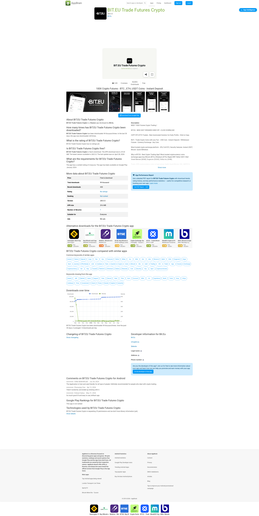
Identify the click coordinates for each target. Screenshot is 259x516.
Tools (171, 278)
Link (92, 264)
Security (138, 269)
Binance (156, 259)
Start (69, 264)
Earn (128, 278)
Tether (117, 259)
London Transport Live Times (91, 483)
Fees (102, 278)
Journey (76, 264)
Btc (140, 264)
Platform (102, 269)
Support (95, 278)
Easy (177, 278)
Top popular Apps (120, 472)
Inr (149, 278)
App (172, 264)
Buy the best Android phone (123, 476)
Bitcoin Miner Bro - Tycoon (90, 492)
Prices (100, 283)
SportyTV (85, 488)
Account (135, 278)
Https (184, 278)
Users (89, 278)
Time (122, 278)
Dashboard (167, 3)
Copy (89, 259)
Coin (131, 269)
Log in (189, 3)
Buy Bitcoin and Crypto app (89, 240)
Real (115, 278)
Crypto (120, 264)
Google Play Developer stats (123, 462)
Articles (149, 476)
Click (169, 259)
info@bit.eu (135, 342)
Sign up (178, 3)
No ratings (103, 192)
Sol (81, 269)
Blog (148, 481)
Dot (143, 259)
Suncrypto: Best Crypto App (74, 240)
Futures (179, 264)
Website (134, 346)
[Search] (144, 3)
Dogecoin (177, 259)
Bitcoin (133, 264)
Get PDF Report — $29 (141, 187)
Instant (69, 259)
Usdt (146, 264)
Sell (76, 278)
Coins (126, 264)
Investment (85, 283)
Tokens (76, 259)
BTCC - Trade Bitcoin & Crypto (153, 240)
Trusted (94, 269)
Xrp (145, 269)
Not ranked (104, 196)
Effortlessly (84, 264)
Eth (160, 264)
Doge (184, 259)
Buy (88, 269)
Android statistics (120, 458)
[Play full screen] (152, 74)
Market (82, 278)
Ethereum (110, 269)
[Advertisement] (127, 34)
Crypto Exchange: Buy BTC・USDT (137, 240)
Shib (136, 259)
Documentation (152, 467)
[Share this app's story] (145, 74)
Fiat (96, 259)
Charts (93, 283)
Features (110, 259)
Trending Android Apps (122, 467)
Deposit (83, 259)
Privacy (149, 462)
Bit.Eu (133, 338)
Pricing (159, 3)
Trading (152, 264)
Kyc (103, 259)
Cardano (99, 264)
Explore (113, 283)
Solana (117, 269)
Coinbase (70, 283)
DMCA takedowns (153, 472)
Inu (130, 259)
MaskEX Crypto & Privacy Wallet (168, 240)
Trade (166, 264)
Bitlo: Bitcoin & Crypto (184, 240)
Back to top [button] (254, 497)
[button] (162, 351)
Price (77, 283)
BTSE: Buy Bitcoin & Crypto (121, 240)
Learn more (153, 183)
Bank (164, 278)
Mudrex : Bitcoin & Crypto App (105, 240)
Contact (149, 458)
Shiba (123, 259)
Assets (69, 278)
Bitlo (142, 278)
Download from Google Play (130, 115)
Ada (149, 259)
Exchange (187, 264)
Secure (109, 278)
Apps (151, 3)
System (113, 264)
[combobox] (134, 3)
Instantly (120, 283)
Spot (152, 269)
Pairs (106, 264)
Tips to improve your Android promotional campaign (160, 487)
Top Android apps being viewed (91, 478)
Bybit (163, 259)
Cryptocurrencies (161, 269)
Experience (156, 278)
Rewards (124, 269)
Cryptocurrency (72, 269)
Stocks (106, 283)
